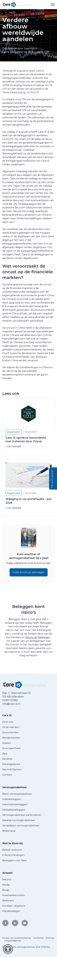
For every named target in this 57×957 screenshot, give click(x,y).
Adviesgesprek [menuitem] (11, 764)
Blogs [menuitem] (5, 889)
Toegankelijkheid (12, 940)
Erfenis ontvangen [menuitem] (13, 855)
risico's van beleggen (37, 637)
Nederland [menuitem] (9, 830)
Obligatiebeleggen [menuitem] (13, 809)
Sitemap (50, 938)
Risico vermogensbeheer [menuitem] (17, 793)
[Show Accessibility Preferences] (8, 949)
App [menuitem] (4, 753)
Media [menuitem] (6, 884)
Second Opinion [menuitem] (12, 769)
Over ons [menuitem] (7, 721)
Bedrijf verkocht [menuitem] (12, 849)
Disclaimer (38, 938)
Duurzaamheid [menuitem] (11, 748)
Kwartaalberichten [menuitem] (13, 895)
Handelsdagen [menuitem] (11, 911)
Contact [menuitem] (7, 774)
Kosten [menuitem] (6, 743)
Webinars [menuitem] (8, 900)
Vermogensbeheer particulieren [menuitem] (21, 814)
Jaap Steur (30, 48)
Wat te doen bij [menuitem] (12, 843)
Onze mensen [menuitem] (10, 727)
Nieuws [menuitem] (6, 879)
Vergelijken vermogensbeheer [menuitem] (21, 825)
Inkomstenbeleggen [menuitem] (15, 804)
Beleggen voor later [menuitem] (14, 860)
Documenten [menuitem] (10, 732)
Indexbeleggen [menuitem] (11, 799)
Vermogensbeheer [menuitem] (14, 787)
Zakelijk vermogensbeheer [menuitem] (18, 820)
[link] (18, 4)
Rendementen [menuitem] (11, 737)
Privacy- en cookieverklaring (16, 938)
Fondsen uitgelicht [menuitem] (13, 905)
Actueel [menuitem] (7, 872)
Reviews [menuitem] (7, 758)
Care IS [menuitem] (7, 715)
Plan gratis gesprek (52, 479)
